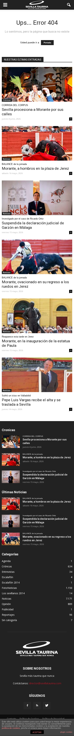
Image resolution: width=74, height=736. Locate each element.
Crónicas (7, 100)
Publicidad (7, 609)
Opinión (6, 604)
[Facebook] (27, 705)
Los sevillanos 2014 (13, 593)
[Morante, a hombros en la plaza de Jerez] (37, 143)
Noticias (6, 159)
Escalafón (7, 577)
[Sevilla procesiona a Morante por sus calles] (37, 84)
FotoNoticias (9, 588)
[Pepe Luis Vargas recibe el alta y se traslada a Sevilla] (37, 375)
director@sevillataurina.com (45, 683)
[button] (69, 5)
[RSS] (37, 705)
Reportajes (8, 614)
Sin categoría (9, 620)
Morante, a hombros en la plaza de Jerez (35, 168)
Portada (47, 43)
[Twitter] (46, 705)
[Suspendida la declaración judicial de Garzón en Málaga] (37, 197)
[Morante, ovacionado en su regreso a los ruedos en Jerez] (37, 257)
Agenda (6, 561)
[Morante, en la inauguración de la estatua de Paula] (37, 315)
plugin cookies (66, 732)
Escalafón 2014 (11, 582)
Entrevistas (8, 571)
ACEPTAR (37, 732)
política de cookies (11, 728)
